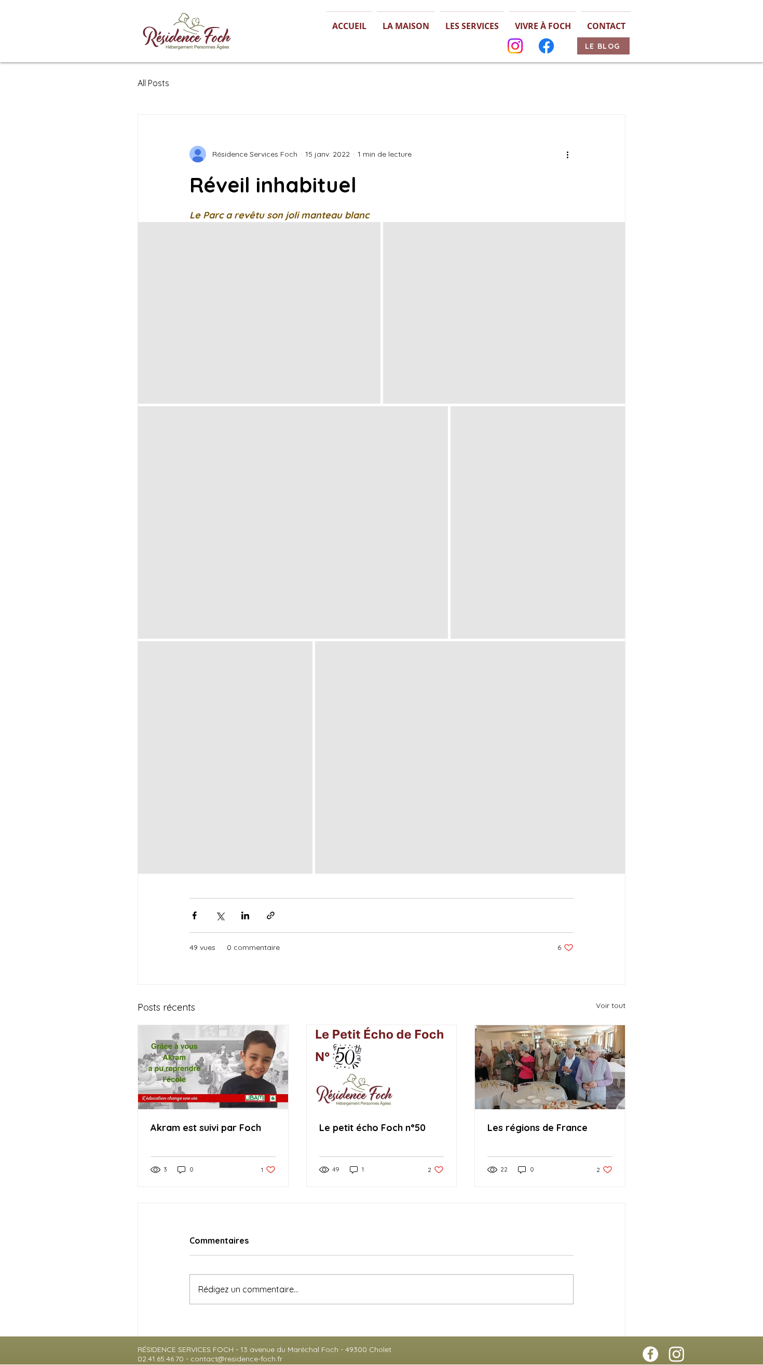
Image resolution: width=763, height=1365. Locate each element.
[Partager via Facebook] (194, 915)
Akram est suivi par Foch (206, 1128)
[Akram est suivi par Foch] (213, 1067)
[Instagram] (515, 46)
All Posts (153, 83)
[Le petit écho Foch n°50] (382, 1067)
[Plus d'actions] (567, 154)
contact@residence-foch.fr (236, 1358)
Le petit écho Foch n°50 (372, 1128)
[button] (405, 21)
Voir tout (610, 1005)
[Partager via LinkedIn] (245, 915)
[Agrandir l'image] (259, 313)
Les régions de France (537, 1128)
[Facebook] (546, 46)
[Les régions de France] (550, 1067)
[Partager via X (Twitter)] (220, 915)
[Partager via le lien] (271, 915)
